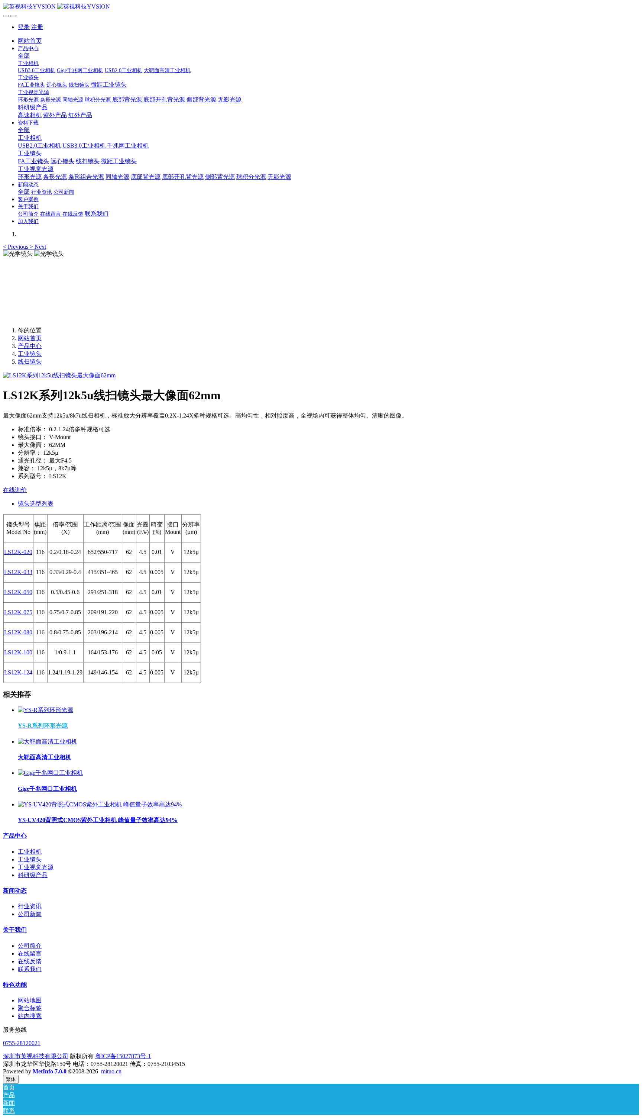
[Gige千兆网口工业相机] (50, 773)
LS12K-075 (18, 612)
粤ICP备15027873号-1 (123, 1056)
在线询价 (15, 490)
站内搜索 (30, 1016)
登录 (24, 27)
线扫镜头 (30, 361)
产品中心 (30, 346)
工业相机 (30, 851)
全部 (24, 55)
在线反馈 (30, 961)
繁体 (11, 1079)
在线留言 (30, 953)
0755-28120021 (21, 1043)
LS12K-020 (18, 552)
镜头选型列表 (36, 503)
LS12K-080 (18, 632)
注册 (37, 27)
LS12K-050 (18, 592)
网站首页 (30, 41)
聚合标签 (30, 1008)
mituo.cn (111, 1071)
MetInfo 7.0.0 (50, 1071)
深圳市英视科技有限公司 (35, 1056)
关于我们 (15, 930)
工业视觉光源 (36, 867)
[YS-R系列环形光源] (45, 710)
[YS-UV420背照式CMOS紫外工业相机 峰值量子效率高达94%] (100, 804)
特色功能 (15, 985)
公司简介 (30, 946)
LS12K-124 (18, 672)
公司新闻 (30, 914)
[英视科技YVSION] (321, 7)
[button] (16, 247)
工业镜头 (30, 354)
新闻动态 (15, 890)
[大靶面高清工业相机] (47, 741)
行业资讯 (30, 906)
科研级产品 (33, 875)
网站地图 (30, 1000)
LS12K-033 (18, 572)
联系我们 (30, 969)
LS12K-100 (18, 652)
